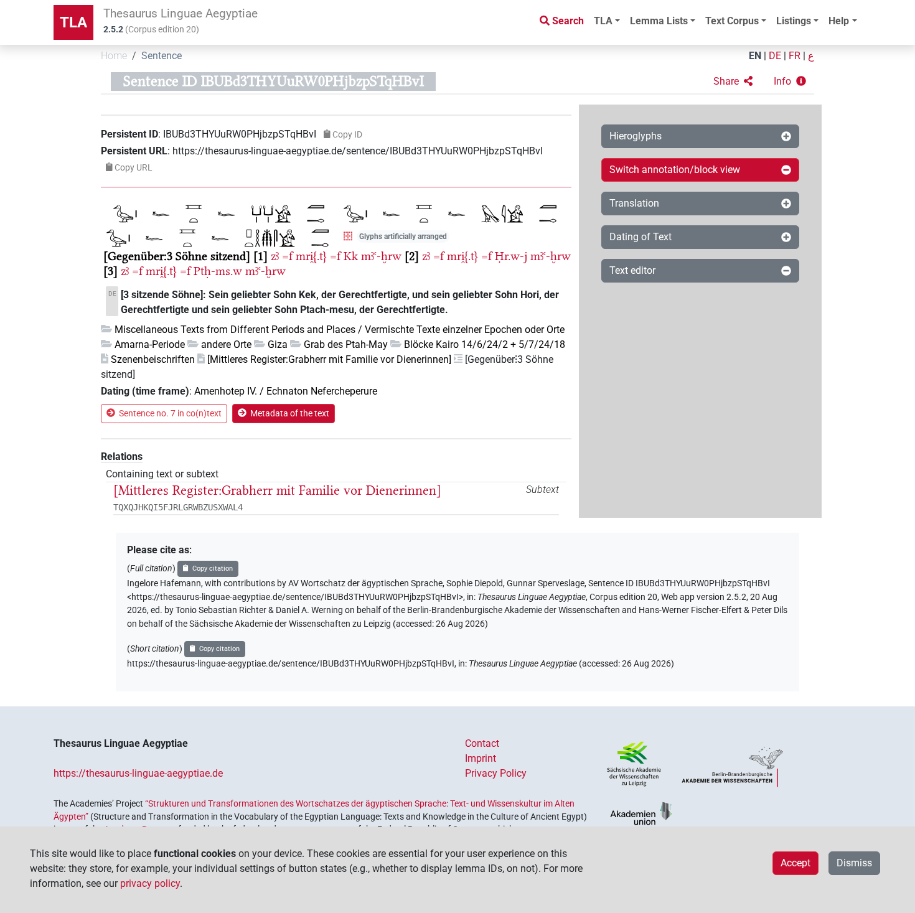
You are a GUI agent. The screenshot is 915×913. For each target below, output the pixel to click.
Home (114, 56)
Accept (795, 863)
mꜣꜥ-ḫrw (381, 256)
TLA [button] (603, 21)
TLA (73, 22)
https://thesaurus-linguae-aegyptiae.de (138, 773)
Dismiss (854, 863)
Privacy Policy (496, 773)
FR (794, 56)
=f (287, 256)
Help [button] (838, 21)
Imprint (480, 758)
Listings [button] (793, 21)
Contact (482, 743)
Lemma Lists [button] (659, 21)
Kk (351, 256)
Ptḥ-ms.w (218, 271)
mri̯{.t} (311, 256)
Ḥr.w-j (511, 256)
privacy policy (150, 883)
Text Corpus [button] (732, 21)
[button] (733, 81)
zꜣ (275, 256)
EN (755, 56)
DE (775, 56)
